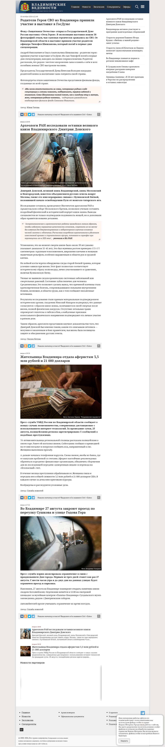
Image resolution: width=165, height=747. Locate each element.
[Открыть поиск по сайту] (137, 8)
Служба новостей (35, 490)
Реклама (112, 720)
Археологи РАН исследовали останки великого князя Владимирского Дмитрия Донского (61, 631)
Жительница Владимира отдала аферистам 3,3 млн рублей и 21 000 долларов (65, 648)
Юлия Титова (33, 107)
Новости (86, 7)
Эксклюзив (98, 7)
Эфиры (126, 7)
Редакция (113, 716)
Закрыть (124, 741)
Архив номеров (68, 712)
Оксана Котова (34, 339)
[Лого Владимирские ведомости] (42, 6)
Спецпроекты (113, 7)
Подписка (113, 724)
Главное (75, 7)
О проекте (113, 712)
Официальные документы (72, 716)
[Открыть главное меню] (143, 8)
